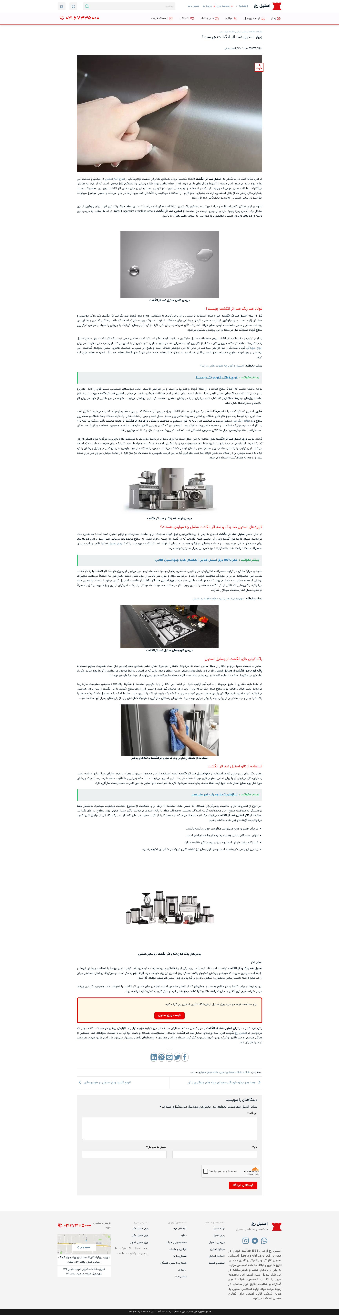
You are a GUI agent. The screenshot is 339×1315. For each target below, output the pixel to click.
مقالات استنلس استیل (245, 32)
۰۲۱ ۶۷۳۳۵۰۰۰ (77, 1226)
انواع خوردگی (254, 348)
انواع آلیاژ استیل (115, 179)
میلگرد (228, 18)
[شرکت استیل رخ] (276, 1227)
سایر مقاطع (207, 18)
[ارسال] (86, 6)
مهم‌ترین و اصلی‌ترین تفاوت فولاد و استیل (218, 599)
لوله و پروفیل (252, 18)
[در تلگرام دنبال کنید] (255, 1240)
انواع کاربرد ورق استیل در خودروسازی (107, 1083)
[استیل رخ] (276, 6)
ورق (273, 18)
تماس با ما (193, 6)
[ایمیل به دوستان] (169, 1057)
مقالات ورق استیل (227, 32)
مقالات (259, 32)
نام (254, 1147)
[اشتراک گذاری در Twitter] (177, 1057)
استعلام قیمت (159, 18)
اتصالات (184, 18)
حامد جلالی (230, 48)
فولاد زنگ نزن (241, 421)
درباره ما (207, 6)
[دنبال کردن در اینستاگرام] (245, 1240)
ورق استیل (115, 544)
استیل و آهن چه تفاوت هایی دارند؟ (222, 366)
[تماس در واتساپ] (264, 1240)
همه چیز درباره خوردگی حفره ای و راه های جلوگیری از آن (222, 1083)
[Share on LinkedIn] (153, 1057)
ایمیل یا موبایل (156, 1147)
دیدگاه (252, 1114)
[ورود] (73, 6)
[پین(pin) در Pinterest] (161, 1057)
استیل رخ (241, 1033)
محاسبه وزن (223, 6)
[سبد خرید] (62, 6)
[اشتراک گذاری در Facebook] (184, 1057)
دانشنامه (243, 6)
